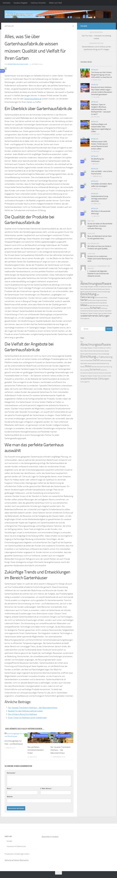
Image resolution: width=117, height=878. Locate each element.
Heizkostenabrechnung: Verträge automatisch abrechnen (99, 198)
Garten (84, 299)
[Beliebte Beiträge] (92, 65)
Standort (90, 311)
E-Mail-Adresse (46, 788)
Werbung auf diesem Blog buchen (17, 860)
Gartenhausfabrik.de (32, 98)
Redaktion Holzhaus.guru (18, 64)
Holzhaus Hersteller (38, 3)
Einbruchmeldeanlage (104, 291)
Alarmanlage (84, 286)
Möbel (83, 305)
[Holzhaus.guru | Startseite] (58, 14)
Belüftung (83, 291)
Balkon (82, 289)
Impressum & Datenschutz (16, 846)
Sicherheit (95, 307)
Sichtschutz (104, 308)
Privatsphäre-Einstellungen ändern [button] (17, 854)
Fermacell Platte (102, 297)
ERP (98, 295)
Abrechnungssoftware (95, 283)
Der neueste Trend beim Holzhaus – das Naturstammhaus (32, 707)
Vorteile (109, 313)
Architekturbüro (103, 286)
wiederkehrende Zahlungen (95, 315)
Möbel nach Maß (55, 3)
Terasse (95, 313)
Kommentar (11, 773)
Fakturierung (87, 297)
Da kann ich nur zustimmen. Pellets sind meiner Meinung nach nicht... (100, 258)
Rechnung (105, 305)
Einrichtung (88, 294)
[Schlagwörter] (108, 65)
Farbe (96, 297)
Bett (87, 291)
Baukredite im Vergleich (50, 837)
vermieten (104, 313)
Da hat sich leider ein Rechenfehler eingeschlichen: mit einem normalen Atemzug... (100, 226)
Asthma (110, 286)
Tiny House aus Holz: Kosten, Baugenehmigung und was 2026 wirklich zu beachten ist (101, 74)
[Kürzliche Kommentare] (100, 65)
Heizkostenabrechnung (96, 303)
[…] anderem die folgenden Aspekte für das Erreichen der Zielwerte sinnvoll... (98, 273)
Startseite (6, 3)
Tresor (99, 313)
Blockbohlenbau (93, 291)
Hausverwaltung (84, 303)
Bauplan (107, 289)
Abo (81, 281)
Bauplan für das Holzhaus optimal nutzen (25, 711)
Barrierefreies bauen (99, 289)
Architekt (95, 286)
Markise (104, 303)
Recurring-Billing (85, 308)
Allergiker (90, 286)
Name (9, 788)
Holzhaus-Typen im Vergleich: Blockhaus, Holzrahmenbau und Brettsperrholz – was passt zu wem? (101, 109)
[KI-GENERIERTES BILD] (85, 159)
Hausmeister (103, 300)
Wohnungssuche (84, 318)
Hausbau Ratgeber (20, 3)
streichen (96, 311)
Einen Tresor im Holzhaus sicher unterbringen (27, 717)
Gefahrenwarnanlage (94, 300)
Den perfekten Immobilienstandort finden (36, 750)
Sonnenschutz (84, 311)
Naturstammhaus (97, 305)
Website (10, 797)
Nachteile (90, 305)
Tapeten (90, 313)
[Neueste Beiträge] (84, 65)
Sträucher (101, 311)
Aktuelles (9, 26)
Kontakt (9, 841)
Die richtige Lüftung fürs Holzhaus (22, 714)
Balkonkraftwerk (89, 289)
